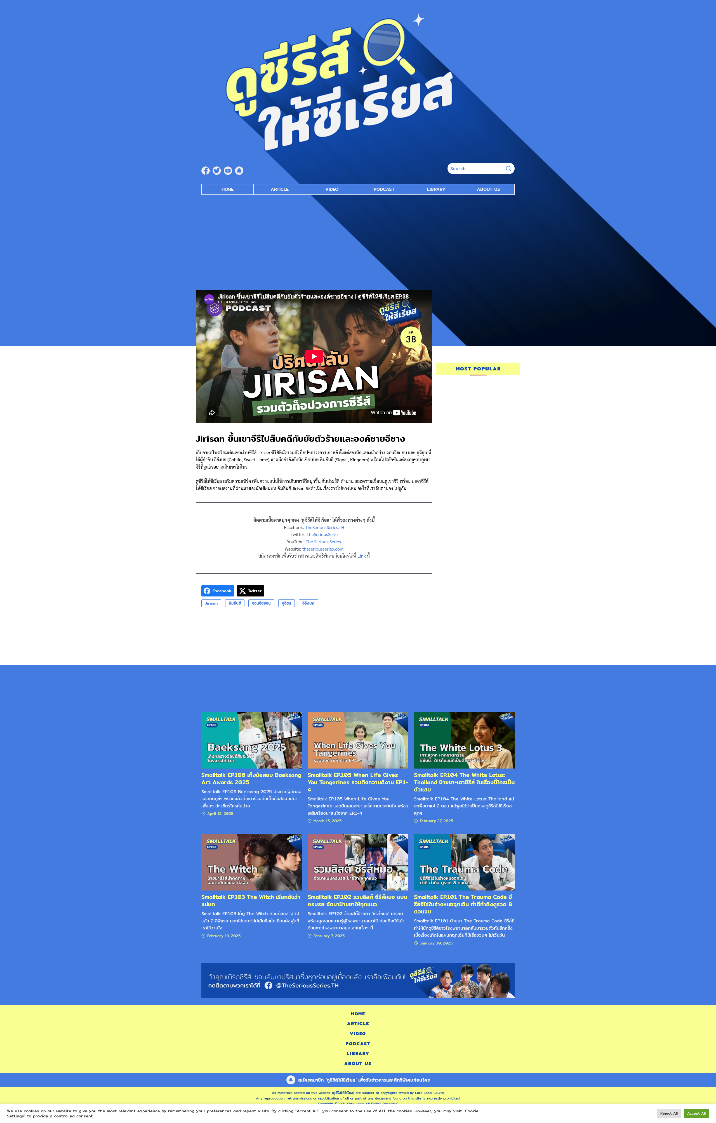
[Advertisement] (358, 239)
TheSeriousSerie (322, 534)
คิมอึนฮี (235, 603)
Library (436, 189)
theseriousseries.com (322, 549)
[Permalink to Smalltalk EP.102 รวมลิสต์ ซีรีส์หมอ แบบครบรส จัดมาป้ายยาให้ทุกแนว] (358, 861)
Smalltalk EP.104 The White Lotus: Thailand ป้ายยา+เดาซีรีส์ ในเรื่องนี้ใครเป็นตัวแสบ (464, 782)
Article (280, 189)
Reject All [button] (669, 1113)
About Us (488, 189)
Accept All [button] (696, 1113)
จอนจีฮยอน (261, 603)
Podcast (384, 189)
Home (228, 189)
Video (331, 189)
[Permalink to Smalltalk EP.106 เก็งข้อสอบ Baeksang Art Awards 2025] (251, 739)
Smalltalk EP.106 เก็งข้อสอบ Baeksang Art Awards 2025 (251, 778)
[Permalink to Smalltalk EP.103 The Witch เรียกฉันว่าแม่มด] (251, 861)
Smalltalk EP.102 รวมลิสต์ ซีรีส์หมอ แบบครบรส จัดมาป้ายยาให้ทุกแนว (358, 900)
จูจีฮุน (286, 603)
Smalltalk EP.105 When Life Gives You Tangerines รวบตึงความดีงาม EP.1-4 (358, 782)
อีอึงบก (308, 603)
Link (361, 556)
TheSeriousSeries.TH (324, 527)
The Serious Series (323, 541)
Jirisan (211, 603)
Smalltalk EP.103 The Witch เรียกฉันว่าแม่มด (250, 900)
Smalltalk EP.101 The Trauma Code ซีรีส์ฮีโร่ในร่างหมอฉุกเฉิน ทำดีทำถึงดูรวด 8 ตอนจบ (463, 904)
